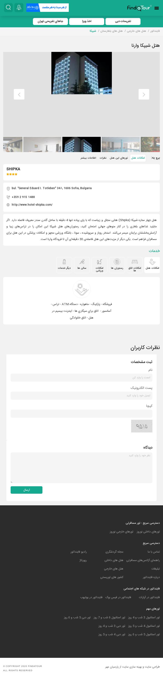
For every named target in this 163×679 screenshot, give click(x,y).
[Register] (18, 7)
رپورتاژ (83, 560)
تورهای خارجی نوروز (121, 531)
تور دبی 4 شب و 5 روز (111, 634)
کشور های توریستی (111, 577)
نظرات (103, 158)
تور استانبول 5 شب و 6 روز (144, 634)
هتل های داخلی (113, 560)
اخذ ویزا (86, 21)
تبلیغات (155, 568)
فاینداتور (155, 31)
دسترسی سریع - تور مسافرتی (143, 523)
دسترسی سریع (151, 543)
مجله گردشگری (114, 551)
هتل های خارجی (113, 568)
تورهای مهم (153, 608)
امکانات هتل (138, 158)
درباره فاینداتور (151, 577)
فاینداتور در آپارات (149, 597)
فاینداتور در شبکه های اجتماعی (142, 588)
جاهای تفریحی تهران (50, 21)
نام (150, 370)
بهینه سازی (135, 667)
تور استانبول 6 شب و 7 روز (109, 617)
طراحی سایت (152, 667)
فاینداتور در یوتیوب (91, 597)
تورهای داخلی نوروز (148, 531)
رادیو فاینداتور (78, 551)
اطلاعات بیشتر (88, 158)
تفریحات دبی (123, 21)
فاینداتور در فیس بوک (118, 597)
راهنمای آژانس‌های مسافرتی (143, 560)
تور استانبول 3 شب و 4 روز (144, 617)
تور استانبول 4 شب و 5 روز (144, 626)
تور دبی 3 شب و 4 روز (111, 626)
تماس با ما (154, 551)
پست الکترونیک (141, 388)
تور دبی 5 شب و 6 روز (77, 617)
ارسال (26, 490)
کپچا (149, 406)
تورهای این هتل (119, 158)
